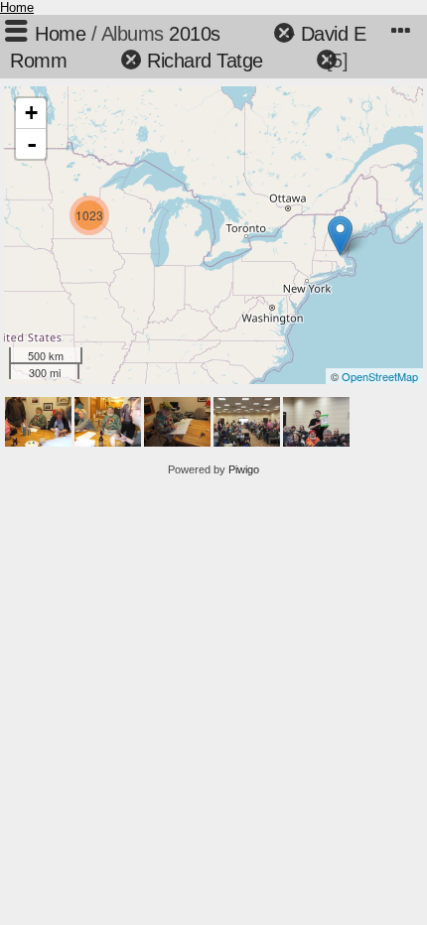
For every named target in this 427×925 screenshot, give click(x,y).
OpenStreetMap (380, 376)
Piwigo (243, 469)
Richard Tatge (205, 60)
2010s (194, 34)
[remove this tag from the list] (249, 34)
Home (17, 7)
